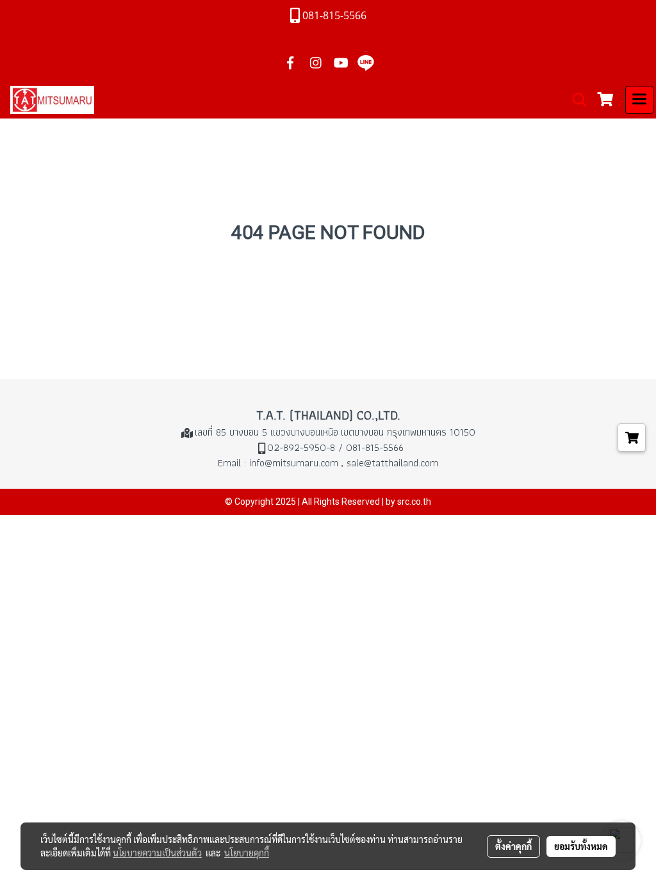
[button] (575, 100)
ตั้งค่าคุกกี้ (513, 846)
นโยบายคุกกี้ (246, 852)
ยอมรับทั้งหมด (581, 846)
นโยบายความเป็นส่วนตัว (157, 852)
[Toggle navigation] (639, 100)
